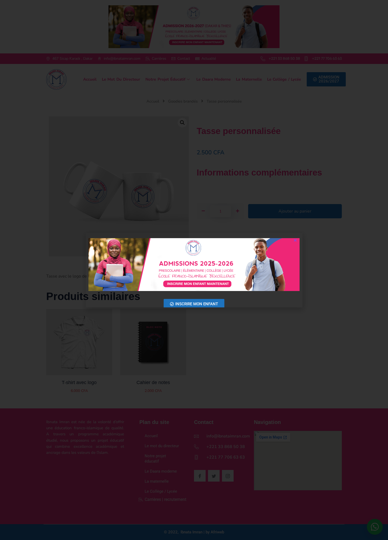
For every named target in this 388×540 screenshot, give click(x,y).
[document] (194, 270)
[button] (295, 240)
